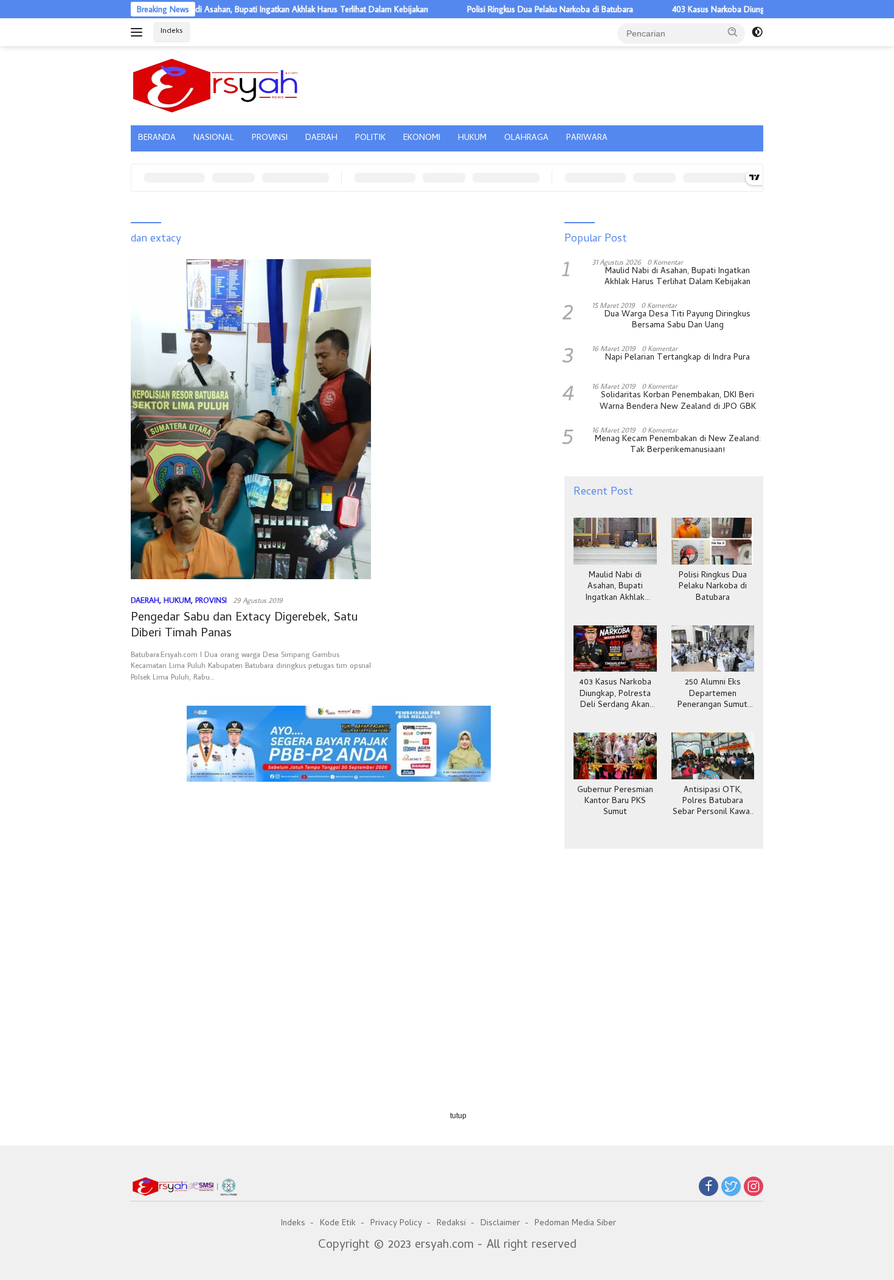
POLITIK (370, 138)
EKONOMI (421, 138)
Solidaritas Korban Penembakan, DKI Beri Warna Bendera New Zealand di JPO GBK (678, 401)
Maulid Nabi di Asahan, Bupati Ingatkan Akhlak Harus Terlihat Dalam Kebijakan (257, 9)
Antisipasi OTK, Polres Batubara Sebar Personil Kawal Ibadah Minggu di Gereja (712, 802)
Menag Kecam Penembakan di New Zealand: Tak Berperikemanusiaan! (678, 445)
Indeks (172, 31)
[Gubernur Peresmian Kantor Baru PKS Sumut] (614, 755)
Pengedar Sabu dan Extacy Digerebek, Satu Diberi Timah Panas (244, 626)
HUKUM (472, 138)
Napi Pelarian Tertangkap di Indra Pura (677, 358)
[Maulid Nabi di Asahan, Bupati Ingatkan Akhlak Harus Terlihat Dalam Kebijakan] (614, 541)
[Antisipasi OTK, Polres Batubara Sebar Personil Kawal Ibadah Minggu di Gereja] (712, 755)
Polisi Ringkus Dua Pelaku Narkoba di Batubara (519, 9)
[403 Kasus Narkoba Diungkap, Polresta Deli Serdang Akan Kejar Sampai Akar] (614, 648)
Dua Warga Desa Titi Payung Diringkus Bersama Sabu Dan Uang (677, 321)
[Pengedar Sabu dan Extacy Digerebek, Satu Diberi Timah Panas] (251, 419)
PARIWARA (587, 138)
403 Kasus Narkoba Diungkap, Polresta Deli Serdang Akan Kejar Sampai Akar (615, 694)
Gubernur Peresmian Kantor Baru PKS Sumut (615, 802)
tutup (458, 1115)
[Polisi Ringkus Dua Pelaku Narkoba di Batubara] (712, 541)
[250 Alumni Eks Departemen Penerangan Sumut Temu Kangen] (712, 648)
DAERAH (321, 138)
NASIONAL (213, 138)
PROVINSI (270, 138)
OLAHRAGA (526, 138)
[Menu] (139, 32)
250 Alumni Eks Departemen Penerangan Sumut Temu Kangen (712, 694)
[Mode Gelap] (757, 32)
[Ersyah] (215, 84)
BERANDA (157, 138)
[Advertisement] (338, 844)
